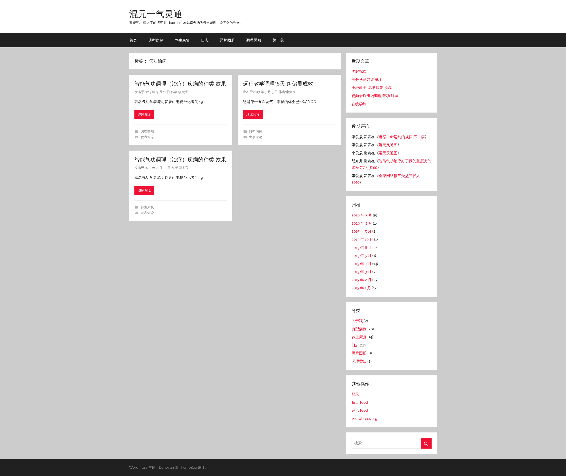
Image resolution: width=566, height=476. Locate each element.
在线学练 (359, 104)
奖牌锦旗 (359, 71)
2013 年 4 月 (361, 264)
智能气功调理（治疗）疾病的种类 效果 (180, 83)
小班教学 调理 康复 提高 (372, 87)
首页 (133, 40)
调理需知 (253, 40)
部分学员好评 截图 (367, 79)
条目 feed (360, 402)
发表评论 (147, 137)
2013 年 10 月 (362, 239)
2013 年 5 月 (361, 255)
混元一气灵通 (155, 13)
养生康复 (182, 40)
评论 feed (360, 410)
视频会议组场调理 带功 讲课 (375, 96)
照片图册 (227, 40)
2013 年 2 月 (361, 280)
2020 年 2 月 (362, 223)
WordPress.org (364, 418)
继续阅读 (144, 115)
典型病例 (155, 40)
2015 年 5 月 (361, 231)
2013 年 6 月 (362, 247)
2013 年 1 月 (361, 288)
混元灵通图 (388, 145)
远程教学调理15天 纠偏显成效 (278, 83)
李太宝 (183, 92)
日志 (204, 40)
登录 (355, 394)
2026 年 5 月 (362, 215)
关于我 (278, 40)
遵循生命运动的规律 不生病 (402, 137)
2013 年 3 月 (361, 272)
